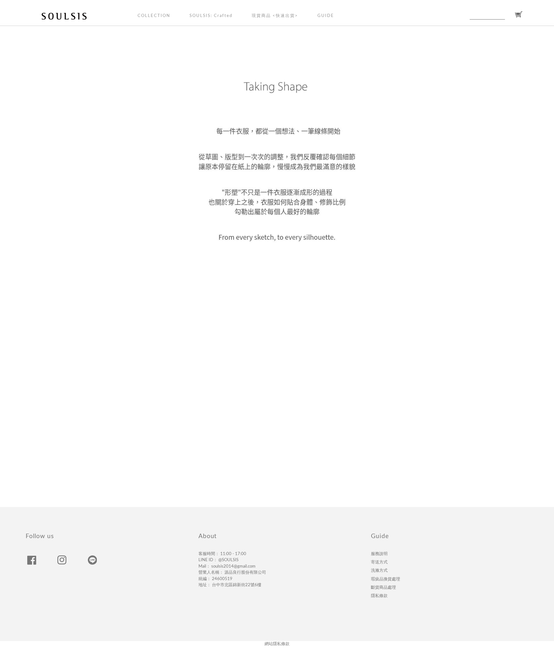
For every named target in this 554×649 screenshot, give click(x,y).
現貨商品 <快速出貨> (275, 16)
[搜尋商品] (509, 15)
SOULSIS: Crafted (210, 16)
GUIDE (325, 16)
